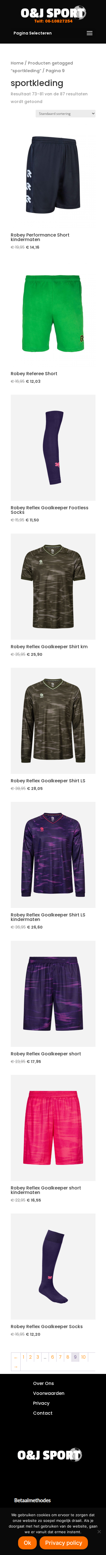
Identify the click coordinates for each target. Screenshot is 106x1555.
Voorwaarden (48, 1393)
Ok (27, 1542)
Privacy (41, 1403)
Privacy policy (63, 1542)
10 (83, 1357)
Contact (43, 1413)
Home (17, 63)
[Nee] (99, 1531)
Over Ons (43, 1383)
